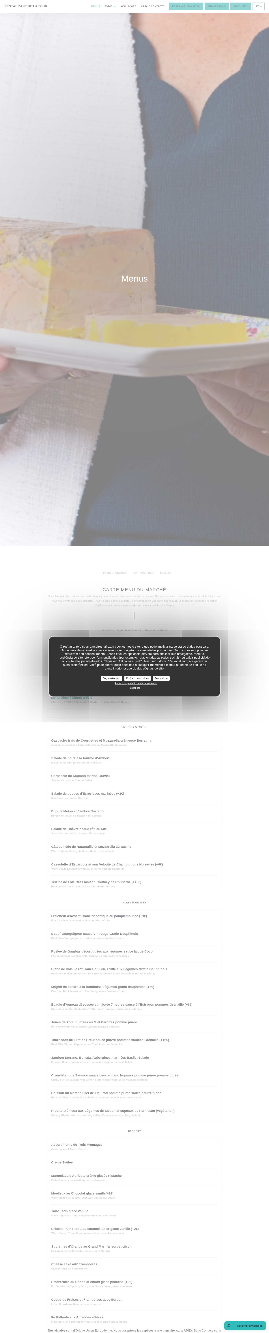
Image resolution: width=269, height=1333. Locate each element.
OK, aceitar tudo (111, 678)
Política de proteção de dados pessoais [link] (136, 683)
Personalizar (161, 678)
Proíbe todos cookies (137, 678)
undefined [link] (135, 687)
